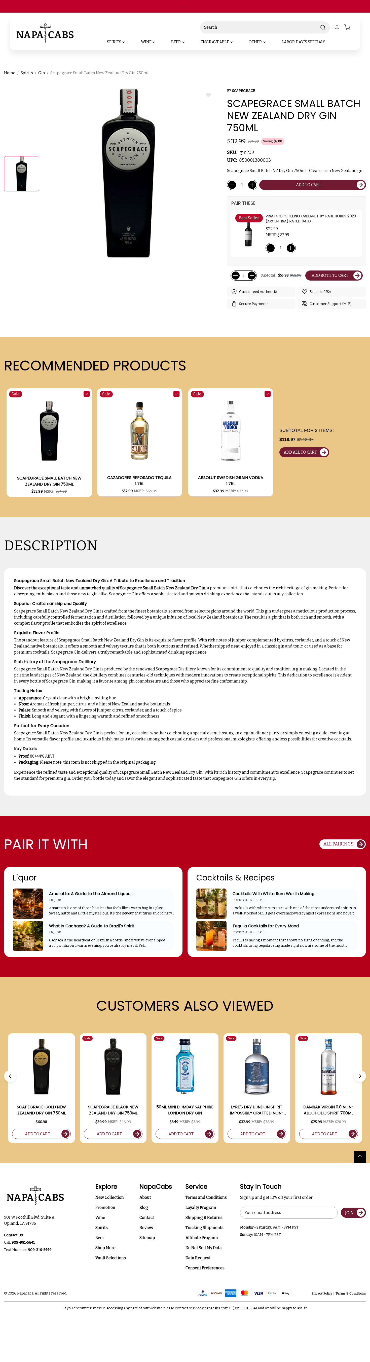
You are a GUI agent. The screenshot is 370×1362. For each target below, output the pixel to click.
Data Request (198, 1257)
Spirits (101, 1227)
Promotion (105, 1207)
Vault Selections (110, 1257)
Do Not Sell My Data (204, 1247)
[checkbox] (87, 394)
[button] (10, 1076)
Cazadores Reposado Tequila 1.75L (139, 481)
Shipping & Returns (204, 1217)
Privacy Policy (322, 1293)
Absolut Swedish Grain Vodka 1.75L (230, 481)
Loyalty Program (201, 1207)
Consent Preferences (205, 1268)
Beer (99, 1237)
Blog (143, 1207)
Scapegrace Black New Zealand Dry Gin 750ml (113, 1110)
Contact (146, 1217)
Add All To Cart (300, 452)
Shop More (105, 1247)
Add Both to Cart (330, 275)
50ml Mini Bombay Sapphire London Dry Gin (184, 1110)
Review (146, 1227)
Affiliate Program (202, 1237)
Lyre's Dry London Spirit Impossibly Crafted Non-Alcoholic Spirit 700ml (257, 1110)
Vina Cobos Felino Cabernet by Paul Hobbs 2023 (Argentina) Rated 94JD (311, 219)
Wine (100, 1217)
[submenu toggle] (128, 42)
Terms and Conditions (206, 1197)
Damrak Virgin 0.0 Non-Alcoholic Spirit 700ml (328, 1110)
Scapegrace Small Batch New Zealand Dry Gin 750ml (49, 481)
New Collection (109, 1197)
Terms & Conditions (351, 1293)
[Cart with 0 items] (350, 27)
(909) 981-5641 (245, 1308)
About (145, 1197)
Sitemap (147, 1237)
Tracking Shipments (205, 1227)
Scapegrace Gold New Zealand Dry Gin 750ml (41, 1110)
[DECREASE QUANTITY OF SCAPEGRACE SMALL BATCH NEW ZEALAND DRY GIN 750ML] (232, 185)
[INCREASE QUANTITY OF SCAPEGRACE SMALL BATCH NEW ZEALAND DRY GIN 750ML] (252, 185)
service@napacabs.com (209, 1308)
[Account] (337, 27)
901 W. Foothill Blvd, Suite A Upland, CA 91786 (30, 1220)
